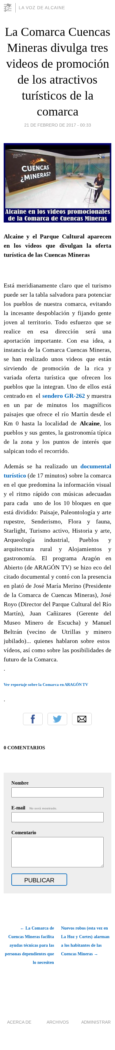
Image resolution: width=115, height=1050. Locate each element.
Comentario (23, 832)
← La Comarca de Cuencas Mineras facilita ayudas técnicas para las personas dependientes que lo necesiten (29, 945)
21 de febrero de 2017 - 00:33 (57, 125)
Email (82, 719)
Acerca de (19, 1022)
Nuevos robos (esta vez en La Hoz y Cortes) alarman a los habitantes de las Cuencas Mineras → (85, 941)
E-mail (34, 807)
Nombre (20, 783)
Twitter (57, 719)
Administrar (96, 1022)
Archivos (58, 1022)
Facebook (33, 719)
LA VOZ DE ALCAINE (42, 7)
